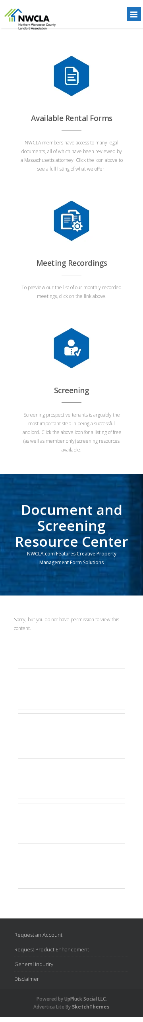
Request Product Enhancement (51, 949)
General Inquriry (33, 964)
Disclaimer (26, 978)
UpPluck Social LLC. (85, 998)
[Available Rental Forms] (71, 76)
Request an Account (38, 934)
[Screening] (71, 348)
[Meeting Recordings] (71, 221)
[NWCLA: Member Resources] (29, 30)
